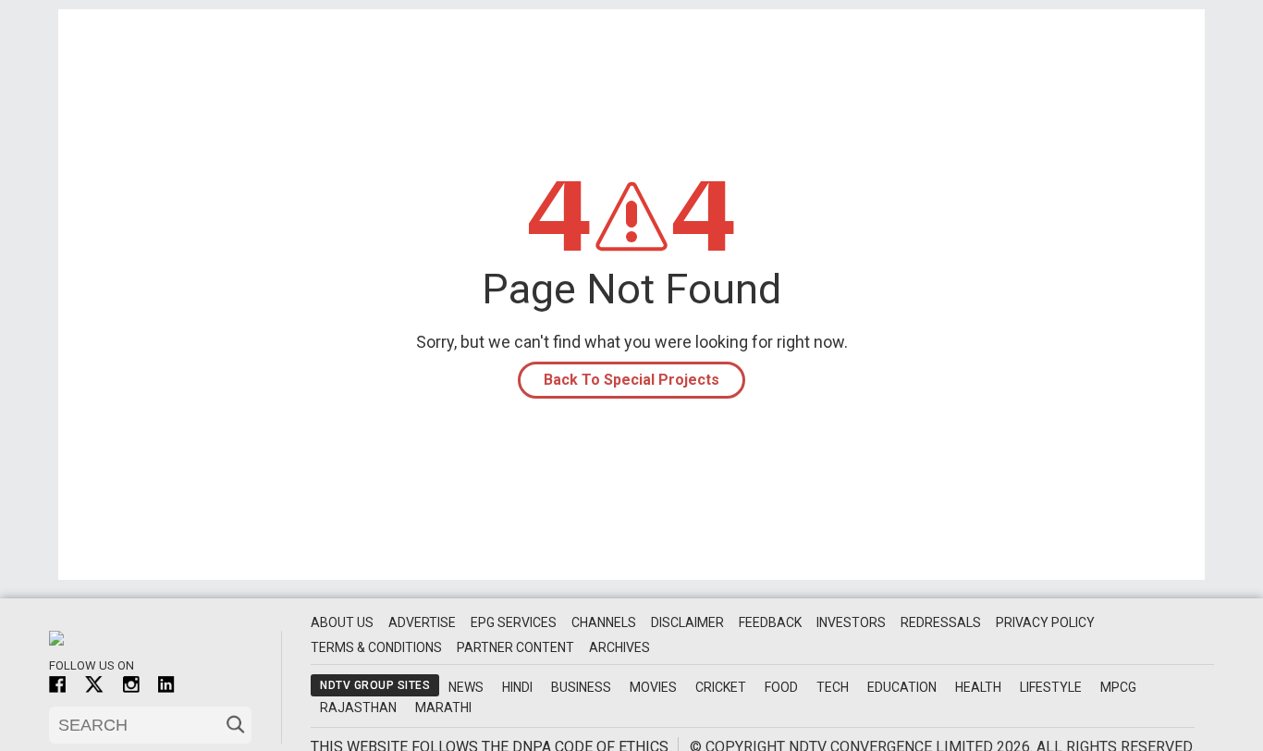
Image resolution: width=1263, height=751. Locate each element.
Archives (619, 647)
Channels (603, 622)
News (466, 687)
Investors (851, 622)
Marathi (443, 707)
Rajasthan (358, 707)
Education (902, 687)
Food (781, 687)
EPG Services (514, 622)
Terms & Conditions (376, 647)
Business (581, 687)
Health (978, 687)
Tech (832, 687)
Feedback (770, 622)
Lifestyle (1051, 687)
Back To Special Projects (631, 379)
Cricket (720, 687)
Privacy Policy (1045, 622)
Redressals (941, 622)
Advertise (422, 622)
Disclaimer (687, 622)
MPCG (1118, 687)
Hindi (517, 687)
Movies (653, 687)
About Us (342, 622)
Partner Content (515, 647)
